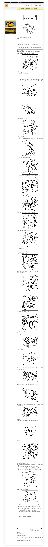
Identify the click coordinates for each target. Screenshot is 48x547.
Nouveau (31, 5)
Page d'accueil (26, 5)
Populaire (35, 5)
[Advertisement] (30, 12)
